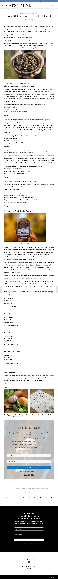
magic (25, 488)
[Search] (51, 5)
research (40, 488)
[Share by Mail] (51, 497)
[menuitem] (51, 5)
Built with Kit (29, 475)
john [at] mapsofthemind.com (29, 559)
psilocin (29, 488)
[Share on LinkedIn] (29, 497)
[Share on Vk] (40, 497)
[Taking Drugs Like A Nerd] (1, 289)
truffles (45, 488)
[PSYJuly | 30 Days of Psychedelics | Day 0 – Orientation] (57, 289)
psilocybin (35, 488)
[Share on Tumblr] (34, 497)
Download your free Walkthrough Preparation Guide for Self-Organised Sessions (29, 1)
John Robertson (32, 485)
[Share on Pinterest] (23, 497)
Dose (21, 13)
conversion (16, 488)
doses (21, 488)
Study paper (7, 115)
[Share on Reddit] (46, 497)
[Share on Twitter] (12, 497)
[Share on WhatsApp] (18, 497)
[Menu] (55, 5)
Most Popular (27, 13)
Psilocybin (35, 13)
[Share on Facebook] (6, 497)
